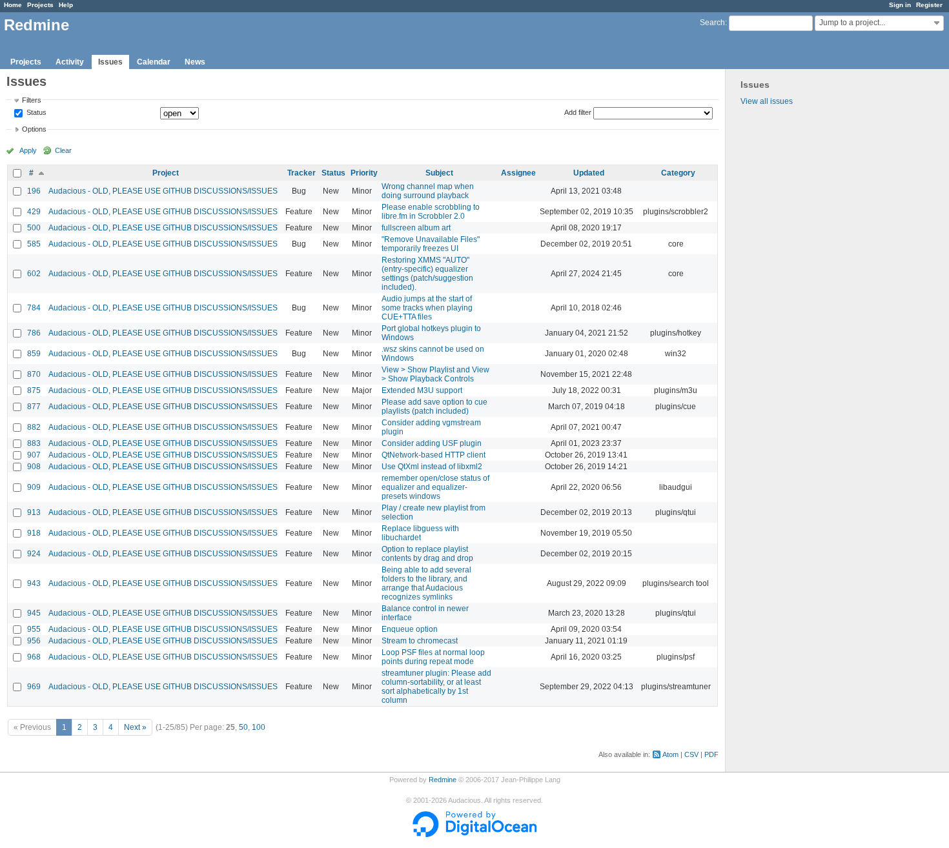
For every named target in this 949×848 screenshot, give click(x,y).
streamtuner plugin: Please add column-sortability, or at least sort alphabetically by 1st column (436, 687)
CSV (691, 754)
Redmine (442, 779)
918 (34, 533)
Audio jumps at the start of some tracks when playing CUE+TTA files (427, 307)
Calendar (153, 61)
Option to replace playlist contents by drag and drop (427, 554)
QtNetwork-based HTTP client (433, 454)
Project (165, 172)
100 (258, 727)
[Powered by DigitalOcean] (474, 834)
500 (34, 227)
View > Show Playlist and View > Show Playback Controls (435, 374)
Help (66, 4)
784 (34, 307)
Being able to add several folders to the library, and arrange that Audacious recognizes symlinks (426, 583)
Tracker (301, 172)
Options (34, 129)
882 (34, 427)
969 (34, 686)
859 (34, 353)
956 (34, 640)
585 (34, 243)
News (195, 61)
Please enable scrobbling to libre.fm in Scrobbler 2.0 (431, 212)
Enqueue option (410, 629)
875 (34, 390)
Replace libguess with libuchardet (420, 533)
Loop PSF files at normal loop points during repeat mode (433, 657)
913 (34, 512)
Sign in (900, 4)
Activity (70, 61)
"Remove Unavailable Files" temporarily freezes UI (431, 244)
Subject (439, 172)
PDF (711, 754)
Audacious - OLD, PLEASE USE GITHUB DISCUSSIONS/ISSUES (163, 191)
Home (13, 4)
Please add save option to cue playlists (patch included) (434, 407)
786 (34, 333)
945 (34, 613)
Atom (670, 754)
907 (34, 454)
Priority (364, 172)
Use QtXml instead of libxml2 (432, 466)
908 (34, 466)
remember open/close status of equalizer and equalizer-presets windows (435, 487)
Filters (31, 100)
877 (34, 406)
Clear (63, 150)
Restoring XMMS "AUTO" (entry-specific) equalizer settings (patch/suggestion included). (427, 274)
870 (34, 374)
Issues (110, 61)
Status (35, 113)
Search (712, 22)
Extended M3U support (422, 390)
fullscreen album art (416, 227)
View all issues (766, 101)
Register (929, 4)
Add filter (577, 112)
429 (34, 211)
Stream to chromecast (420, 640)
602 (34, 273)
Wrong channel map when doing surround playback (428, 191)
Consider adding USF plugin (432, 443)
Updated (588, 172)
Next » (135, 727)
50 (243, 727)
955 (34, 629)
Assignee (518, 172)
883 (34, 443)
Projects (40, 4)
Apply (28, 150)
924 (34, 553)
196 (34, 191)
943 (34, 583)
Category (678, 172)
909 (34, 487)
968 (34, 656)
